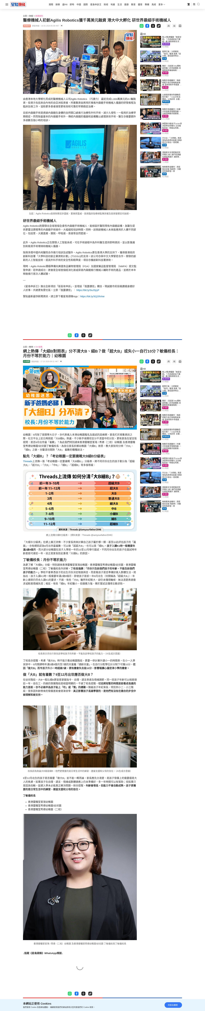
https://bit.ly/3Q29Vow (92, 296)
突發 (164, 174)
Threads (27, 461)
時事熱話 (166, 102)
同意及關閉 (173, 1005)
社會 (164, 58)
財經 (31, 16)
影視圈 (165, 73)
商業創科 (39, 16)
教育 (31, 347)
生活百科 (166, 44)
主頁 (25, 16)
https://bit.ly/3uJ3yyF (87, 290)
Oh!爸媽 (38, 347)
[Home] (18, 4)
